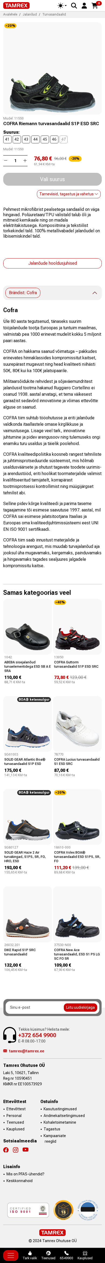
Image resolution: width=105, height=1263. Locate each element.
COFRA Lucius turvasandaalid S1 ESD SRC (77, 761)
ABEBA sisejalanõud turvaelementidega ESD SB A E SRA (27, 666)
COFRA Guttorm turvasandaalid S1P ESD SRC (76, 664)
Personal (14, 1115)
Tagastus (52, 1129)
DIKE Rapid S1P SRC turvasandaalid (20, 952)
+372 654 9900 (37, 1035)
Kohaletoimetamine (60, 1122)
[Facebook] (8, 1150)
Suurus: (11, 132)
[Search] (74, 6)
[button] (84, 5)
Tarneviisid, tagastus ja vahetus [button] (66, 194)
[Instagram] (18, 1150)
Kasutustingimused (60, 1109)
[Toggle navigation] (10, 1255)
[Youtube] (26, 1150)
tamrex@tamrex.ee (26, 1051)
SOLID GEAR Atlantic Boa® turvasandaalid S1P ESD (25, 761)
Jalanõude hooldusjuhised (52, 263)
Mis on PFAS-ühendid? (25, 1174)
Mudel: (8, 118)
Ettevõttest (16, 1109)
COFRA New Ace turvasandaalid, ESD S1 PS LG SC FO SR (77, 954)
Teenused (15, 1122)
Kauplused (15, 1129)
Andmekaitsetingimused (64, 1115)
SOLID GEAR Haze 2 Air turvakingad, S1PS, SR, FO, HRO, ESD (25, 856)
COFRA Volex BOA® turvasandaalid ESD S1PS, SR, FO (77, 856)
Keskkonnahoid (19, 1181)
